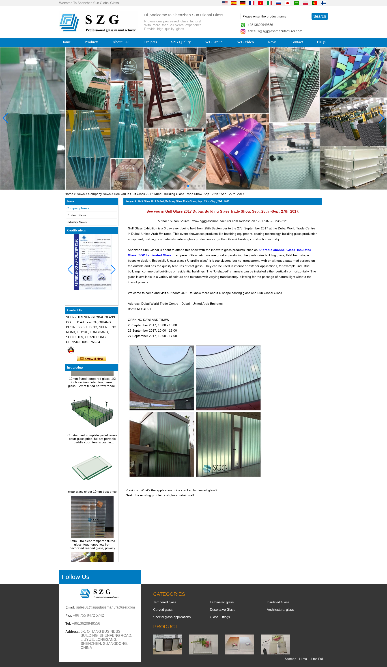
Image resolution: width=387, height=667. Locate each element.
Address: (72, 631)
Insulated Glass (278, 602)
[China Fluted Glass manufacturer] (203, 653)
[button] (184, 186)
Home (66, 42)
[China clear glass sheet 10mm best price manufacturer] (92, 476)
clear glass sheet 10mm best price (92, 479)
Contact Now (91, 359)
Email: (70, 607)
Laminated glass (222, 602)
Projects (150, 42)
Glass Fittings (220, 617)
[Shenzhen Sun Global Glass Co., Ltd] (98, 31)
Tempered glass (164, 602)
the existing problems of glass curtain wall (164, 495)
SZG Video (245, 42)
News (272, 42)
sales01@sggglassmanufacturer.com (275, 31)
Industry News (77, 222)
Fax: (68, 615)
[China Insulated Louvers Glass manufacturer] (167, 653)
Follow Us (75, 576)
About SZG (121, 42)
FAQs (321, 42)
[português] (314, 2)
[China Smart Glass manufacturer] (275, 653)
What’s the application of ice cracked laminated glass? (179, 490)
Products (92, 42)
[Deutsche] (242, 2)
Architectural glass (280, 609)
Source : (186, 221)
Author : (164, 221)
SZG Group (214, 42)
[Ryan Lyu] (71, 350)
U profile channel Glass (277, 250)
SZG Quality (181, 42)
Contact (297, 42)
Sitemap (290, 659)
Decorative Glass (222, 609)
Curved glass (163, 609)
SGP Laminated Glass (155, 255)
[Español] (233, 2)
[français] (251, 2)
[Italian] (269, 2)
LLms (303, 659)
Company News (99, 194)
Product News (76, 215)
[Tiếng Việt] (260, 2)
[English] (225, 2)
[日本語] (287, 2)
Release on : (248, 221)
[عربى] (296, 2)
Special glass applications (172, 617)
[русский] (278, 2)
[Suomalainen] (323, 2)
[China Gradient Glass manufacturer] (239, 653)
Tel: (68, 623)
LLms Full (316, 659)
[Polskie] (305, 2)
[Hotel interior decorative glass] (193, 118)
